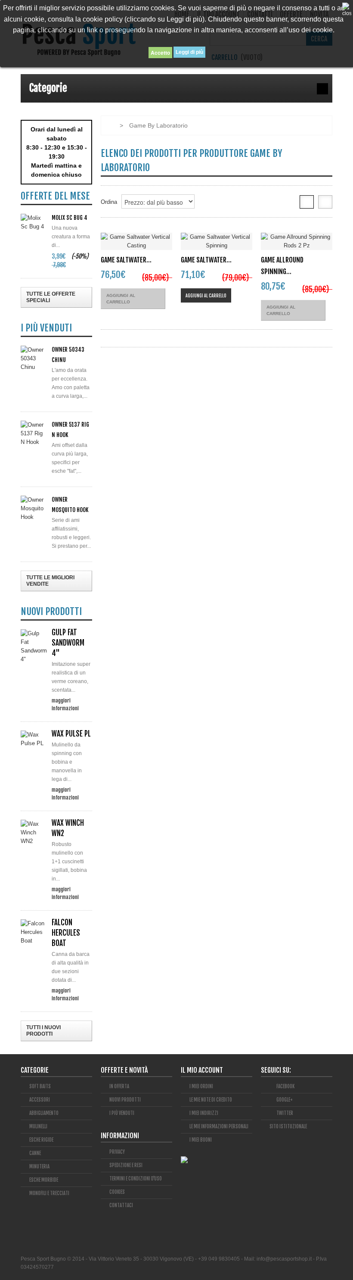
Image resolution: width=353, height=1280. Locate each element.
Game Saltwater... (126, 260)
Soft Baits (40, 1086)
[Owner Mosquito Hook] (33, 508)
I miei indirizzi (203, 1113)
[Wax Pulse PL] (33, 739)
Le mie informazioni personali (218, 1127)
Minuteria (39, 1167)
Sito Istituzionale (288, 1127)
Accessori (39, 1100)
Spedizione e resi (125, 1165)
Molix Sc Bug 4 (69, 217)
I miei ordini (201, 1086)
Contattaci (121, 1205)
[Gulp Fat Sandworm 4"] (33, 646)
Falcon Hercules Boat (66, 933)
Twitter (284, 1113)
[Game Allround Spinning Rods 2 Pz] (296, 241)
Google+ (284, 1100)
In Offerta (119, 1086)
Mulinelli (38, 1127)
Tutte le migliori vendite (50, 580)
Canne (35, 1153)
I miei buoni (200, 1140)
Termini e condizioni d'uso (135, 1179)
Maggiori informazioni (65, 700)
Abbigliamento (44, 1113)
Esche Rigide (41, 1140)
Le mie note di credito (210, 1100)
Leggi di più (189, 52)
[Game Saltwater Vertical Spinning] (216, 241)
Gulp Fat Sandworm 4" (68, 643)
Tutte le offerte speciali (50, 297)
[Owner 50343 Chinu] (33, 359)
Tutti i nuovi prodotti (43, 1030)
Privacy (117, 1152)
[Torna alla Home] (109, 125)
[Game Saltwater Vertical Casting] (136, 241)
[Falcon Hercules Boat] (33, 932)
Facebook (285, 1086)
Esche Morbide (43, 1180)
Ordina (109, 202)
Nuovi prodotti (125, 1100)
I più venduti (121, 1113)
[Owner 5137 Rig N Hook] (33, 433)
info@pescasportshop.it (284, 1259)
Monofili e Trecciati (49, 1193)
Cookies (117, 1192)
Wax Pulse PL (71, 733)
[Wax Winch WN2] (33, 833)
